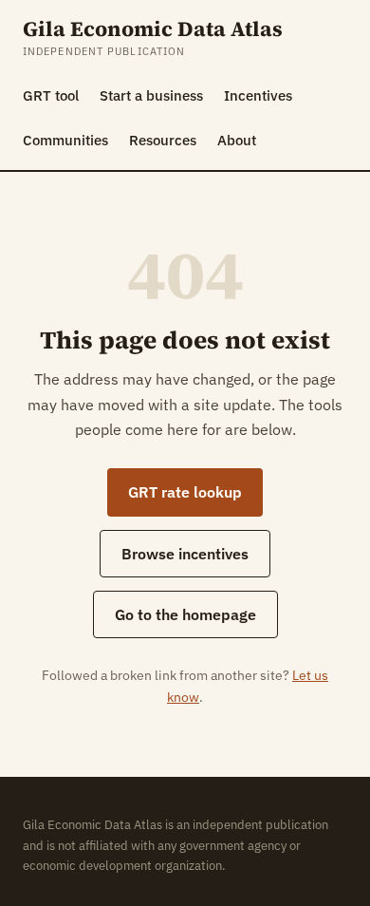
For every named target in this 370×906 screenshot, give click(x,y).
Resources (162, 140)
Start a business (151, 95)
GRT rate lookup (185, 491)
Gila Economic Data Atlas (153, 29)
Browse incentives (185, 553)
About (236, 140)
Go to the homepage (185, 614)
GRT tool (51, 95)
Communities (65, 140)
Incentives (258, 95)
